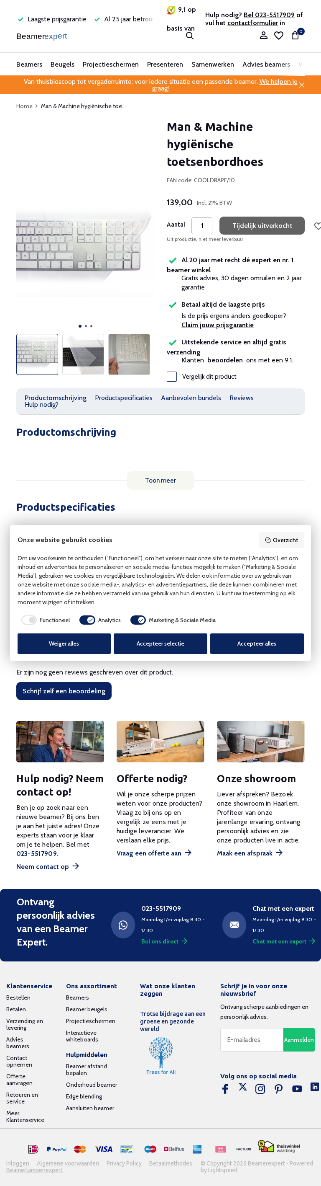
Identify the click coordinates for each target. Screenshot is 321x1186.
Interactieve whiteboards (82, 1036)
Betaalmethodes (170, 1163)
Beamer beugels (86, 1009)
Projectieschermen (111, 64)
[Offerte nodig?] (160, 741)
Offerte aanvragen (19, 1079)
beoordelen (225, 360)
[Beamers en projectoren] (42, 35)
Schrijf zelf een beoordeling (64, 691)
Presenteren (165, 64)
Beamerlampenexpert (34, 1170)
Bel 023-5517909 (269, 15)
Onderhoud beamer (91, 1084)
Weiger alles (64, 643)
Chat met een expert (279, 941)
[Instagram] (260, 1089)
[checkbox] (44, 620)
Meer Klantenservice (25, 1116)
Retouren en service (22, 1098)
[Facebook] (225, 1089)
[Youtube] (297, 1089)
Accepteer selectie (160, 643)
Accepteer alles (256, 643)
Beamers (29, 64)
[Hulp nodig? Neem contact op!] (60, 741)
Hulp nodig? (42, 404)
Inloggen (18, 1163)
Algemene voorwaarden (68, 1163)
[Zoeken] (189, 35)
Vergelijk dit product (209, 376)
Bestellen (18, 997)
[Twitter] (243, 1089)
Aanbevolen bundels (191, 398)
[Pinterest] (279, 1089)
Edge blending (84, 1096)
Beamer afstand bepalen (86, 1069)
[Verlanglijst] (278, 35)
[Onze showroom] (261, 741)
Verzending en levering (24, 1024)
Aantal (176, 224)
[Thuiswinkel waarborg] (279, 1146)
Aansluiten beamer (90, 1108)
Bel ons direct (159, 941)
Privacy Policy (125, 1163)
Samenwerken (212, 64)
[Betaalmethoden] (33, 1149)
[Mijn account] (264, 36)
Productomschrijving (56, 398)
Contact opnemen (19, 1061)
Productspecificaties (124, 398)
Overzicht (285, 540)
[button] (80, 326)
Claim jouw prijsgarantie (217, 325)
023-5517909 (36, 854)
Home (24, 106)
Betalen (16, 1009)
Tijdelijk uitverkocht (262, 226)
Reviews (241, 398)
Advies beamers (266, 64)
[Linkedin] (315, 1089)
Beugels (62, 64)
